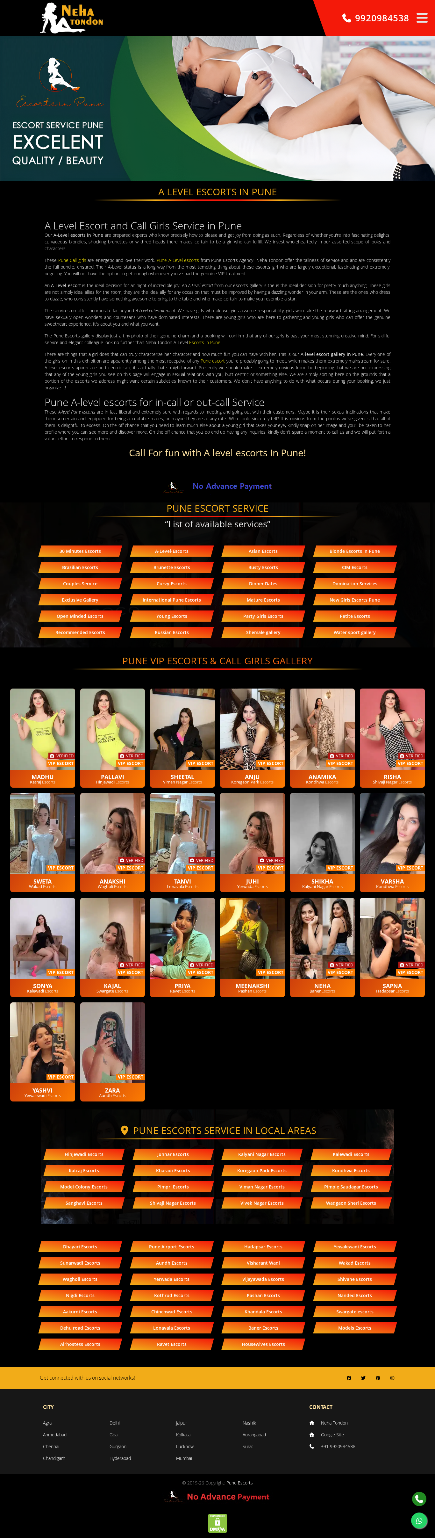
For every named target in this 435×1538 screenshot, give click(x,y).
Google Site (332, 1435)
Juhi (252, 881)
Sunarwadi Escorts (80, 1263)
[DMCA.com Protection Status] (217, 1523)
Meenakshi (252, 986)
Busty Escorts (263, 567)
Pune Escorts (239, 1483)
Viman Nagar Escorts (262, 1187)
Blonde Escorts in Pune (355, 551)
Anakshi (112, 881)
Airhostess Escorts (80, 1344)
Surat (248, 1446)
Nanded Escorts (355, 1295)
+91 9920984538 (338, 1446)
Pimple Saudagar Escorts (351, 1187)
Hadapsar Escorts (263, 1247)
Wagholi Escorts (80, 1279)
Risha (392, 777)
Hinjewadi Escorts (84, 1154)
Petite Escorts (355, 616)
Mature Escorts (263, 600)
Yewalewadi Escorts (355, 1247)
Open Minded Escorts (80, 616)
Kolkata (183, 1435)
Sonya (42, 986)
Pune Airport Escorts (171, 1247)
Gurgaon (118, 1446)
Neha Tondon (334, 1423)
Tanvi (182, 881)
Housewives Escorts (263, 1344)
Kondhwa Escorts (351, 1170)
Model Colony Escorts (84, 1187)
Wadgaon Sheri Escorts (351, 1203)
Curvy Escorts (172, 584)
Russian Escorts (172, 632)
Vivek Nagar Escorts (262, 1203)
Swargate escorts (355, 1312)
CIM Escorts (354, 567)
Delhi (115, 1423)
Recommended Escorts (80, 632)
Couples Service (80, 584)
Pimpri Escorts (173, 1187)
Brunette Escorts (171, 567)
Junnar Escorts (173, 1154)
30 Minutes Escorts (80, 551)
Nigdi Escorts (80, 1295)
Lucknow (185, 1446)
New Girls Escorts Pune (355, 600)
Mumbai (184, 1458)
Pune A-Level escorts (178, 260)
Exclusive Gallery (80, 600)
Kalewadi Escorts (351, 1154)
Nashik (249, 1423)
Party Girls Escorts (263, 616)
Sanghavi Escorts (84, 1203)
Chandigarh (54, 1458)
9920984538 (381, 18)
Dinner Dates (263, 584)
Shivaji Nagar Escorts (173, 1203)
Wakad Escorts (355, 1263)
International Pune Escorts (172, 600)
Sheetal (182, 777)
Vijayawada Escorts (263, 1279)
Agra (47, 1423)
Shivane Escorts (355, 1279)
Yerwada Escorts (171, 1279)
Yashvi (42, 1090)
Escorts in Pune (204, 342)
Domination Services (354, 584)
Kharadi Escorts (173, 1170)
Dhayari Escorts (80, 1247)
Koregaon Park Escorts (262, 1170)
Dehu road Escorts (80, 1328)
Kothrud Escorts (171, 1295)
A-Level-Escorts (172, 551)
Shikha (322, 881)
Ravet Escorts (172, 1344)
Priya (182, 986)
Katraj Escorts (84, 1170)
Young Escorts (171, 616)
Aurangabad (254, 1435)
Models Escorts (354, 1328)
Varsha (392, 881)
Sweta (42, 881)
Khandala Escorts (263, 1312)
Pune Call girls (72, 260)
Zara (112, 1090)
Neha (322, 986)
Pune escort (213, 361)
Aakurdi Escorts (80, 1312)
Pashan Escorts (263, 1295)
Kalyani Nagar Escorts (262, 1154)
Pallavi (112, 777)
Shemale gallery (263, 632)
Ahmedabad (55, 1435)
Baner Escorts (263, 1328)
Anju (252, 777)
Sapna (392, 986)
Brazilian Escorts (80, 567)
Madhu (43, 777)
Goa (114, 1435)
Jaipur (181, 1423)
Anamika (322, 777)
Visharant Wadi (263, 1263)
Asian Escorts (263, 551)
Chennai (51, 1446)
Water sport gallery (355, 632)
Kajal (112, 986)
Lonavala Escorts (171, 1328)
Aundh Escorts (172, 1263)
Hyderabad (120, 1458)
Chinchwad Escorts (171, 1312)
